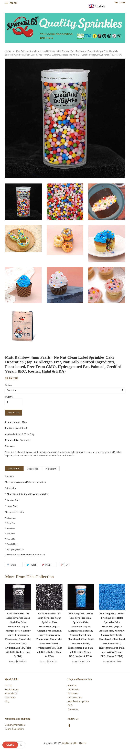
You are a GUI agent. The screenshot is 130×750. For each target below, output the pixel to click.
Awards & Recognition (78, 701)
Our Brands (73, 689)
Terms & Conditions (14, 728)
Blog (7, 701)
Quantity (9, 396)
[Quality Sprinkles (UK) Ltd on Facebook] (69, 726)
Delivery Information (15, 724)
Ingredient (51, 468)
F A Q (70, 705)
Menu (13, 2)
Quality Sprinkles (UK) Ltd (74, 743)
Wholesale (73, 693)
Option (8, 385)
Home (8, 51)
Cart (122, 2)
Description (14, 468)
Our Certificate (75, 697)
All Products (11, 693)
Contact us (73, 709)
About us (72, 685)
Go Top (8, 685)
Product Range (12, 689)
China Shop (10, 697)
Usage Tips (32, 468)
